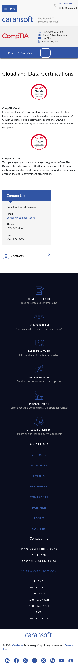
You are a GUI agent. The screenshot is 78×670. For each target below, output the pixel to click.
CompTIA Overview (20, 53)
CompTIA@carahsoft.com (21, 217)
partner (39, 507)
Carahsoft (17, 645)
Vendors (39, 455)
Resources (39, 486)
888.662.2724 (67, 7)
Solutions (39, 465)
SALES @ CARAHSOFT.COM (39, 571)
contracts (39, 497)
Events (39, 476)
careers (39, 528)
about (39, 518)
